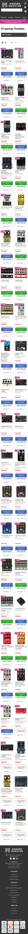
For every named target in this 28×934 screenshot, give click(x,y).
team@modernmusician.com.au (15, 855)
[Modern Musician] (11, 5)
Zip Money (14, 897)
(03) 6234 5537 (14, 856)
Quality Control (14, 890)
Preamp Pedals (12, 24)
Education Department (14, 895)
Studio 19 (14, 902)
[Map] (25, 7)
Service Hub (14, 885)
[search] (20, 10)
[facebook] (10, 858)
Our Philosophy (14, 910)
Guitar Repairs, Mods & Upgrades (14, 887)
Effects (6, 24)
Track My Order (14, 876)
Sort (11, 42)
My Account (14, 874)
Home (2, 24)
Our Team (14, 908)
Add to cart (6, 76)
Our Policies (14, 913)
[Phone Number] (25, 3)
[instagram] (17, 858)
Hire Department (14, 892)
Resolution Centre (14, 879)
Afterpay (14, 899)
